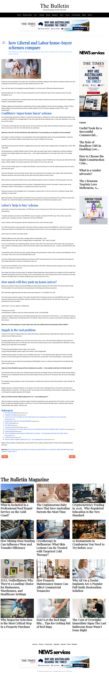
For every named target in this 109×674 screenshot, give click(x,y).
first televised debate (12, 81)
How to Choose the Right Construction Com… (91, 159)
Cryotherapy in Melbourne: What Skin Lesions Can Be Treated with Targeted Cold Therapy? (52, 547)
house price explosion (34, 292)
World (61, 15)
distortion (16, 390)
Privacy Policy (48, 644)
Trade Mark (56, 644)
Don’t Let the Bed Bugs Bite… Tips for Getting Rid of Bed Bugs (53, 623)
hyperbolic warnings (16, 101)
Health (84, 15)
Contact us (35, 644)
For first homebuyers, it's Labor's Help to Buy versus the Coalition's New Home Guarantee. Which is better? (37, 324)
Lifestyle (41, 15)
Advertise (63, 644)
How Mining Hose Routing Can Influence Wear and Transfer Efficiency (18, 544)
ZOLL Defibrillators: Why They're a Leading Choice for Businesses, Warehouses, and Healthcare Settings (17, 587)
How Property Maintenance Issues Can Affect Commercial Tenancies (52, 585)
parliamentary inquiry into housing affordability (53, 137)
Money (48, 15)
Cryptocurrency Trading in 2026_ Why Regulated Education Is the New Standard (88, 510)
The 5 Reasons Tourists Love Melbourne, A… (89, 184)
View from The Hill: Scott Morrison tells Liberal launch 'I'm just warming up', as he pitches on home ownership (39, 132)
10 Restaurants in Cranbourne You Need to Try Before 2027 (88, 544)
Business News (27, 15)
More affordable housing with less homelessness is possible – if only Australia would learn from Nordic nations (39, 368)
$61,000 (42, 266)
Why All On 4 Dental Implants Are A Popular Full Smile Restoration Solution (87, 585)
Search (90, 15)
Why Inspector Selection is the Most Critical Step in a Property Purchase (16, 623)
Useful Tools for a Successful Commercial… (90, 131)
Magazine (55, 15)
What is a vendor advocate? (90, 171)
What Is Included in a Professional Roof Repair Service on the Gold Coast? (17, 510)
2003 (37, 259)
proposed (45, 356)
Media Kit (74, 644)
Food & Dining (76, 15)
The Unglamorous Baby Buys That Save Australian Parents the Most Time (53, 508)
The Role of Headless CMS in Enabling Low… (90, 145)
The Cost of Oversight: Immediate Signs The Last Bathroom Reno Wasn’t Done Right (89, 625)
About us (41, 644)
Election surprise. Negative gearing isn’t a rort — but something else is (27, 396)
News (35, 15)
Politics (67, 15)
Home (19, 15)
